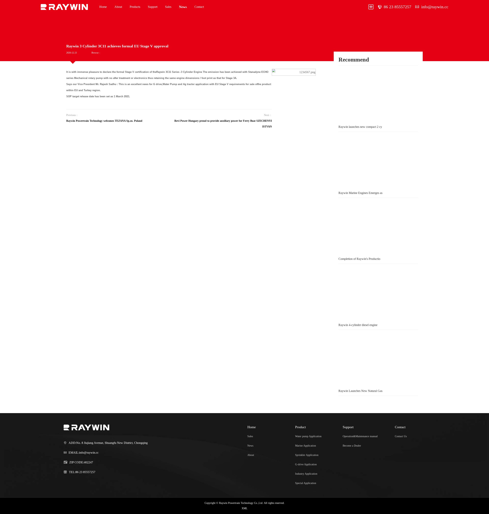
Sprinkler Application (306, 455)
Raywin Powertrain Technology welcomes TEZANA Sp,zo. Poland (104, 120)
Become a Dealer (352, 445)
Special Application (305, 483)
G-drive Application (306, 464)
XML (245, 508)
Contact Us (401, 436)
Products (135, 6)
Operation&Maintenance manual (360, 436)
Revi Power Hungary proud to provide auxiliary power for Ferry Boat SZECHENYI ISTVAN (223, 123)
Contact (199, 6)
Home (103, 6)
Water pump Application (308, 436)
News (183, 7)
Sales (168, 6)
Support (152, 6)
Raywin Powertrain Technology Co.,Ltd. (57, 7)
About (118, 6)
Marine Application (305, 445)
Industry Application (306, 473)
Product (300, 427)
